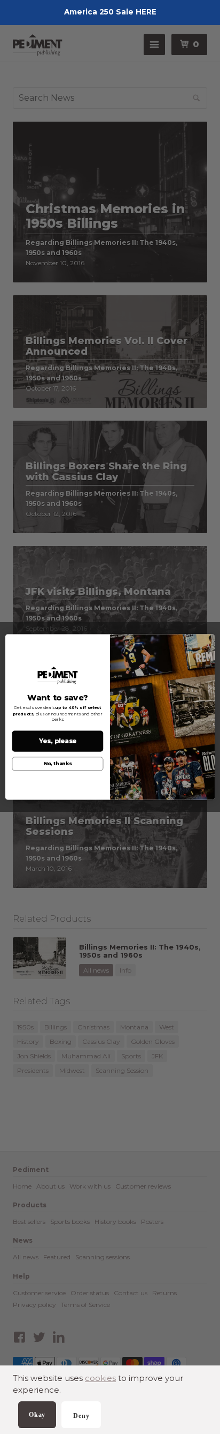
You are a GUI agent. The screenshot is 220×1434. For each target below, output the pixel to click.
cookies (100, 1378)
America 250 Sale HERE (110, 12)
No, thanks (58, 764)
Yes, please (58, 741)
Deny (81, 1416)
